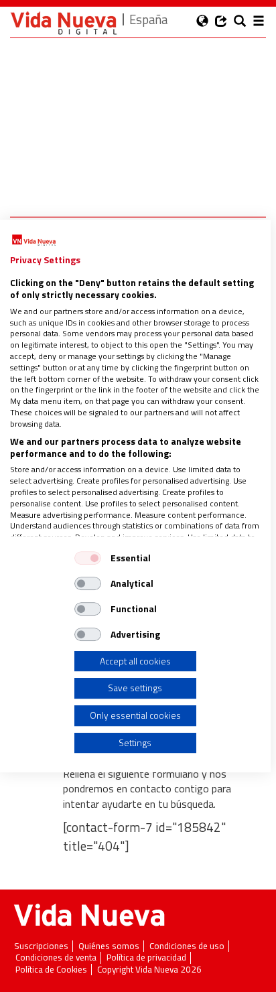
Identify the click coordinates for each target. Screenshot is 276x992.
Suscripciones (41, 946)
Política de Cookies (51, 969)
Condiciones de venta (55, 957)
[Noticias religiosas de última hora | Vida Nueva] (63, 23)
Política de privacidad (146, 957)
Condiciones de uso (186, 946)
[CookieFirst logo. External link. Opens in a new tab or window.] (34, 240)
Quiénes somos (108, 946)
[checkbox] (87, 558)
